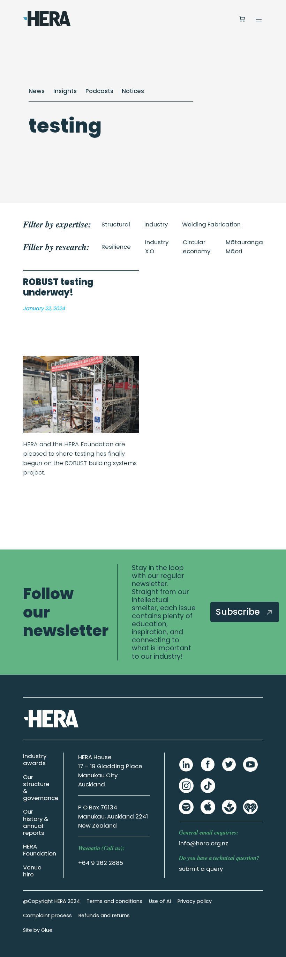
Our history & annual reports (35, 822)
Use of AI (160, 901)
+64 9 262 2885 (100, 863)
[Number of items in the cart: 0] (241, 19)
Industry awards (34, 759)
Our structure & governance (41, 787)
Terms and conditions (114, 901)
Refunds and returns (104, 915)
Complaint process (47, 915)
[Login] (225, 19)
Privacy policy (195, 901)
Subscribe (239, 611)
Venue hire (32, 871)
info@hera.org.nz (203, 843)
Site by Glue (37, 930)
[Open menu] (259, 20)
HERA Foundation (39, 850)
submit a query (201, 869)
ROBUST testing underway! (58, 287)
